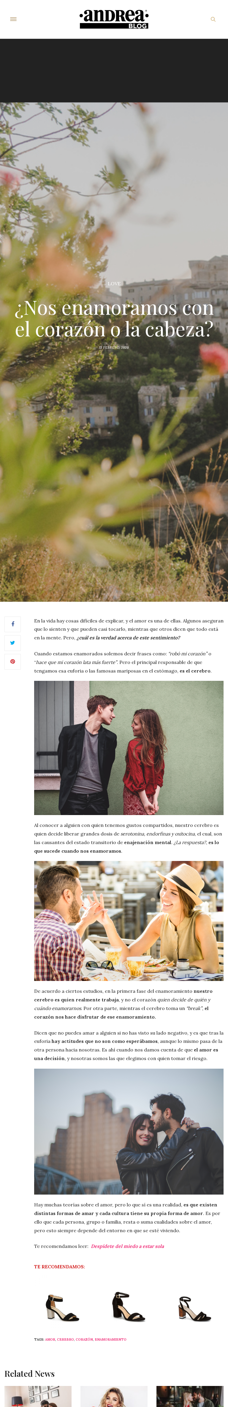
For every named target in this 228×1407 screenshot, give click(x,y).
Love (114, 283)
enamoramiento (110, 1339)
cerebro (65, 1339)
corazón (84, 1339)
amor (50, 1339)
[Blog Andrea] (114, 19)
